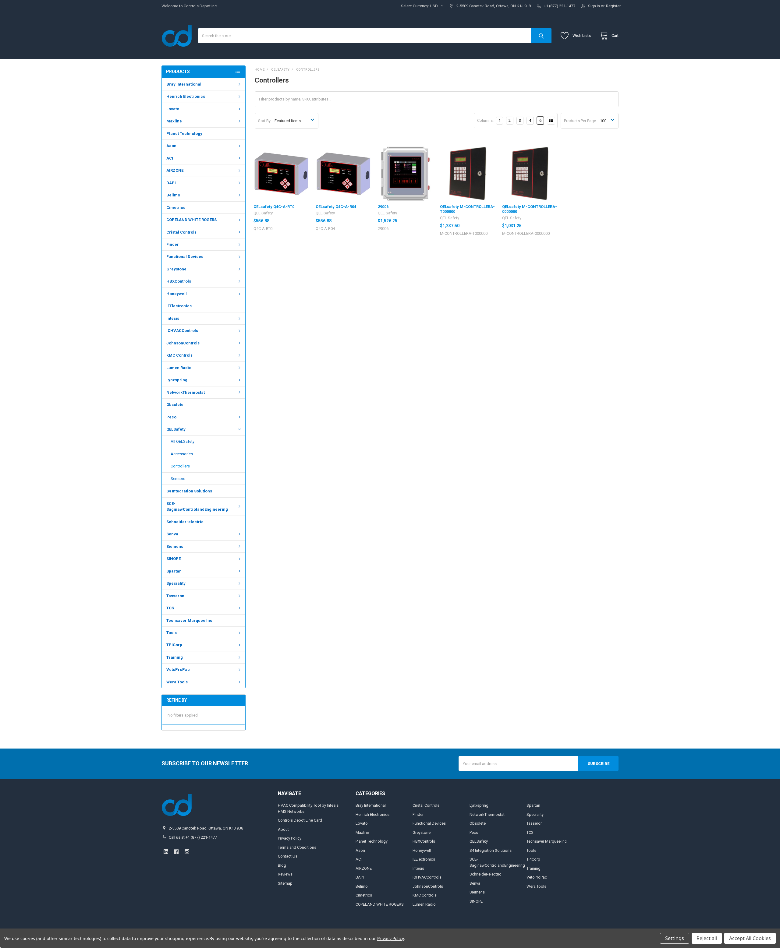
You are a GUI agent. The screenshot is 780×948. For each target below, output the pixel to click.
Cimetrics (175, 207)
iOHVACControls (182, 330)
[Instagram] (187, 851)
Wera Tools (177, 682)
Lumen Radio (178, 367)
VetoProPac (178, 669)
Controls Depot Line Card (300, 820)
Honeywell (176, 293)
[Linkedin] (165, 851)
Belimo (173, 195)
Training (174, 657)
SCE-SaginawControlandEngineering (197, 506)
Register (613, 6)
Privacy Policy (289, 838)
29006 (383, 206)
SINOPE (173, 558)
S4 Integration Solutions (189, 491)
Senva (172, 534)
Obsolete (174, 404)
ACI (169, 158)
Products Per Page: (580, 120)
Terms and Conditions (297, 847)
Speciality (176, 583)
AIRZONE (174, 170)
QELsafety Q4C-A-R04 (336, 206)
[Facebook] (176, 851)
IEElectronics (179, 306)
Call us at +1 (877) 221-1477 (193, 837)
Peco (171, 417)
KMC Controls (179, 355)
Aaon (171, 145)
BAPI (171, 183)
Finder (172, 244)
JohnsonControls (183, 343)
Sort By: (264, 120)
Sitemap (285, 883)
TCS (170, 608)
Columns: (485, 120)
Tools (171, 632)
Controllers (180, 466)
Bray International (183, 84)
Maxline (174, 121)
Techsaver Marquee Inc (189, 620)
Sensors (178, 478)
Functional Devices (184, 256)
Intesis (172, 318)
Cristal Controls (181, 232)
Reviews (285, 874)
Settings (674, 938)
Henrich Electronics (185, 96)
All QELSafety (182, 441)
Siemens (174, 546)
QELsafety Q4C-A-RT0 (274, 206)
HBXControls (178, 281)
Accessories (182, 454)
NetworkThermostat (185, 392)
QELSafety (176, 429)
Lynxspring (176, 380)
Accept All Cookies (750, 938)
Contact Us (287, 856)
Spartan (174, 571)
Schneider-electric (185, 522)
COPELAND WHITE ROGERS (191, 219)
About (283, 829)
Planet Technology (184, 133)
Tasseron (175, 596)
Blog (282, 865)
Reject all (707, 938)
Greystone (176, 269)
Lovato (172, 109)
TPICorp (174, 645)
